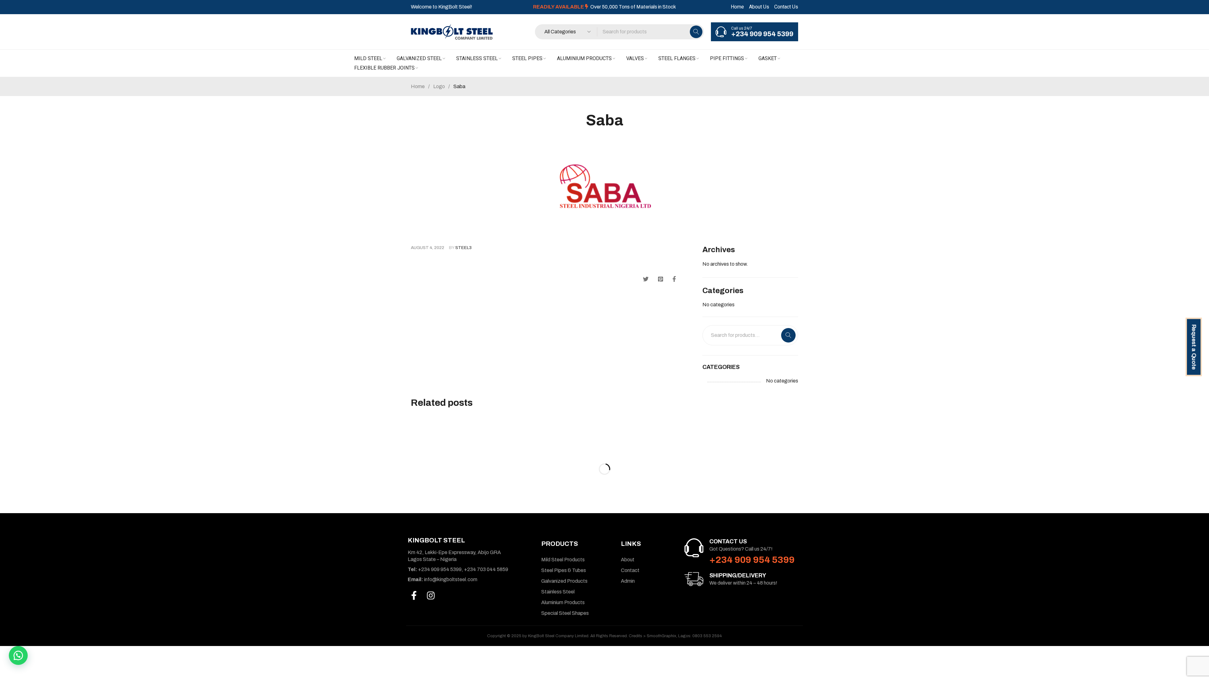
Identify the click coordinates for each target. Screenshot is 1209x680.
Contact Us (786, 7)
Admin (628, 581)
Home (737, 7)
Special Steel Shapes (565, 613)
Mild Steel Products (563, 559)
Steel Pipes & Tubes (563, 570)
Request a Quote (1194, 346)
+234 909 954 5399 (762, 34)
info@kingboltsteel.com (442, 579)
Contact (630, 570)
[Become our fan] (414, 595)
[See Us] (430, 595)
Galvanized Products (564, 581)
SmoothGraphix (661, 636)
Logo (439, 86)
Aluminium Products (563, 602)
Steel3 (463, 247)
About (627, 559)
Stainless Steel (558, 591)
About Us (759, 7)
